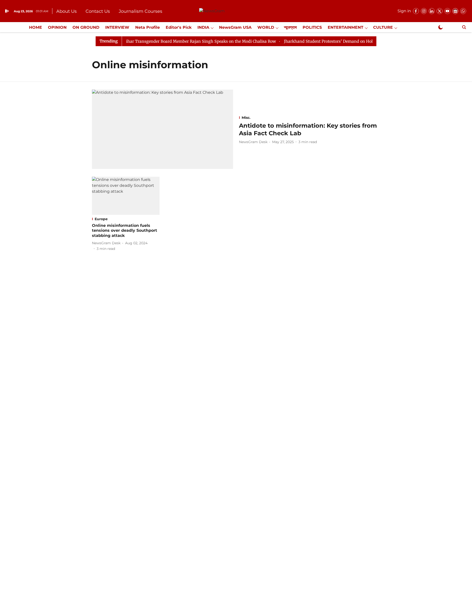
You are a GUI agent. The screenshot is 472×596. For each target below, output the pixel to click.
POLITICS (312, 27)
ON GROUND (86, 27)
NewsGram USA (235, 27)
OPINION (57, 27)
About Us (66, 11)
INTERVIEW (117, 27)
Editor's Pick (179, 27)
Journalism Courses (140, 11)
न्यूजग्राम (290, 27)
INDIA (203, 27)
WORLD (265, 27)
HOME (35, 27)
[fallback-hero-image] (162, 129)
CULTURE (383, 27)
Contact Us (98, 11)
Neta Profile (147, 27)
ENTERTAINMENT (345, 27)
